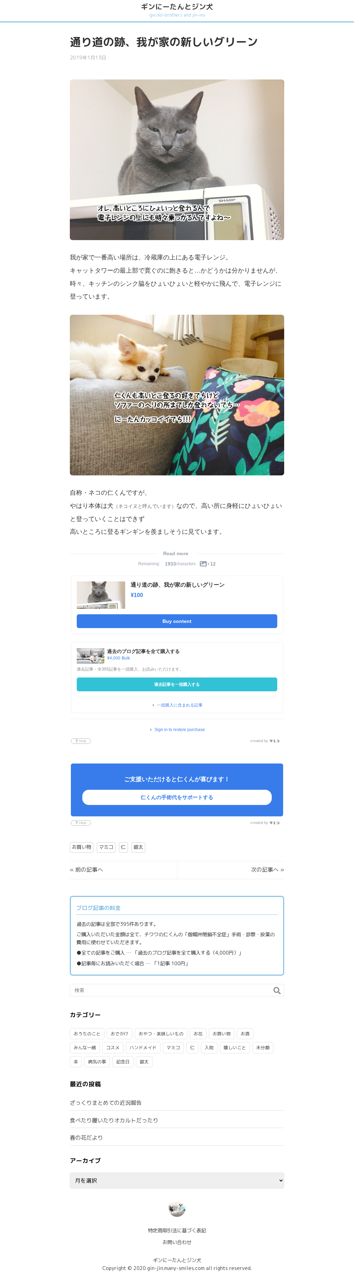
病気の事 (97, 1062)
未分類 (263, 1047)
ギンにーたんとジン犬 (177, 10)
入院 (209, 1047)
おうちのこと (87, 1034)
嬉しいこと (235, 1047)
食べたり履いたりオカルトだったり (114, 1120)
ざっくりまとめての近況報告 (106, 1103)
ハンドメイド (143, 1047)
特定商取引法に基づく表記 (177, 1230)
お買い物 (81, 847)
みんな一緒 (85, 1047)
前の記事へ (89, 869)
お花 (198, 1034)
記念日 (123, 1062)
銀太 (138, 847)
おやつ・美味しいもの (161, 1034)
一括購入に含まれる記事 (180, 705)
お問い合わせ (177, 1242)
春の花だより (86, 1137)
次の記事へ (265, 869)
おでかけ (120, 1034)
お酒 (245, 1034)
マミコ (274, 741)
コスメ (113, 1047)
